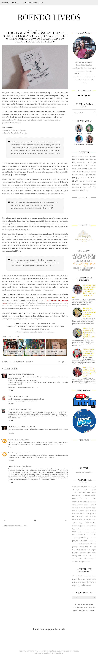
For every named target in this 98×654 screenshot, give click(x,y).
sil (90, 585)
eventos (74, 165)
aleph (79, 487)
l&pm (94, 526)
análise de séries (90, 156)
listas (82, 165)
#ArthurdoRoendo (77, 156)
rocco (81, 550)
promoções (91, 174)
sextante (83, 553)
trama (94, 555)
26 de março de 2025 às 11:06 (22, 466)
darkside (93, 504)
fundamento (75, 513)
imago (81, 523)
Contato (5, 2)
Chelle (10, 396)
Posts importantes (32, 2)
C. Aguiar (11, 409)
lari (94, 582)
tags (85, 187)
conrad (86, 504)
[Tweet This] (63, 362)
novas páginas (91, 532)
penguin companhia (79, 541)
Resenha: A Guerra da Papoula (15, 130)
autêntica (74, 492)
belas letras (81, 493)
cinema (78, 159)
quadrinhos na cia (88, 547)
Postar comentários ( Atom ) (17, 526)
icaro (85, 582)
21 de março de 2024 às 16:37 (22, 409)
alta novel (93, 486)
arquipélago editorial (89, 489)
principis (75, 547)
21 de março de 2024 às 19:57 (27, 426)
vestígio (81, 561)
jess (88, 582)
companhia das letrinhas (80, 501)
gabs (10, 362)
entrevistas (79, 162)
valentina (86, 558)
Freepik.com (88, 610)
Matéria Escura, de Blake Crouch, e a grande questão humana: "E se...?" (89, 372)
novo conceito (78, 535)
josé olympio (87, 526)
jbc (81, 526)
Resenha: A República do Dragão (15, 133)
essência (88, 507)
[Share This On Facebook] (59, 362)
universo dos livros (77, 558)
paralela (82, 537)
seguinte (75, 552)
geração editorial (85, 516)
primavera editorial (89, 544)
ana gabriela (87, 579)
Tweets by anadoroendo (84, 472)
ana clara (77, 578)
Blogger (76, 651)
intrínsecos (75, 526)
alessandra (87, 576)
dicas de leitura (90, 159)
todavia (84, 555)
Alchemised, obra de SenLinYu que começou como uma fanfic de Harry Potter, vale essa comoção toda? (83, 291)
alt (89, 487)
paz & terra (91, 538)
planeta (80, 544)
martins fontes (81, 529)
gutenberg (80, 519)
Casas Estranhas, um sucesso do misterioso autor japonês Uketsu (88, 352)
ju (92, 582)
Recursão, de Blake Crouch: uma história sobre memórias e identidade (89, 312)
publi (80, 178)
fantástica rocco (84, 510)
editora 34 (82, 507)
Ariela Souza (12, 453)
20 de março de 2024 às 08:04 (25, 374)
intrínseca (19, 362)
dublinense (75, 507)
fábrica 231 (84, 513)
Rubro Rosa (11, 374)
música (79, 171)
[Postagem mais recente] (4, 521)
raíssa (87, 585)
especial (88, 162)
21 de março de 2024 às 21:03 (20, 439)
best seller (76, 496)
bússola (87, 496)
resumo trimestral (86, 181)
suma (89, 552)
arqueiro (75, 489)
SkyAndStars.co (57, 653)
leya (73, 529)
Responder (11, 390)
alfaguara (84, 487)
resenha (29, 362)
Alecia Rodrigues (13, 426)
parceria (93, 171)
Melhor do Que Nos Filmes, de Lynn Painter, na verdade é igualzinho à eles (88, 333)
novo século (91, 535)
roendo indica (76, 184)
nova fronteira (81, 532)
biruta (82, 495)
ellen (77, 582)
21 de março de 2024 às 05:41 (20, 396)
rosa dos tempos (90, 550)
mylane (75, 585)
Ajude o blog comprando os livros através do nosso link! (35, 332)
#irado (74, 487)
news (86, 171)
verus (76, 561)
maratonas (81, 168)
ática (89, 561)
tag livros (78, 556)
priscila (82, 585)
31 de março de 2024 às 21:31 (24, 453)
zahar (85, 561)
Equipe (15, 2)
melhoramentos (91, 529)
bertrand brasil (91, 493)
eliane (9, 439)
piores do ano (79, 174)
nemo (74, 532)
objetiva (75, 538)
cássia (94, 579)
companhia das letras (84, 498)
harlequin (87, 519)
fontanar (93, 510)
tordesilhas (89, 555)
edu (73, 582)
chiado (93, 496)
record (75, 549)
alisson (94, 576)
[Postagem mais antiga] (66, 521)
